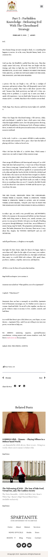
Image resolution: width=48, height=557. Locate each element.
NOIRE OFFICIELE (16, 532)
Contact (38, 538)
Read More (5, 454)
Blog (21, 538)
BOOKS (10, 538)
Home (10, 527)
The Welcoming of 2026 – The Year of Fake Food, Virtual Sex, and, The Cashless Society (23, 489)
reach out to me (12, 338)
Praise (28, 538)
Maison (27, 527)
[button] (42, 6)
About (18, 527)
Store (37, 532)
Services (37, 527)
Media (29, 532)
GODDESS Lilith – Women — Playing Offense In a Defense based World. (23, 440)
